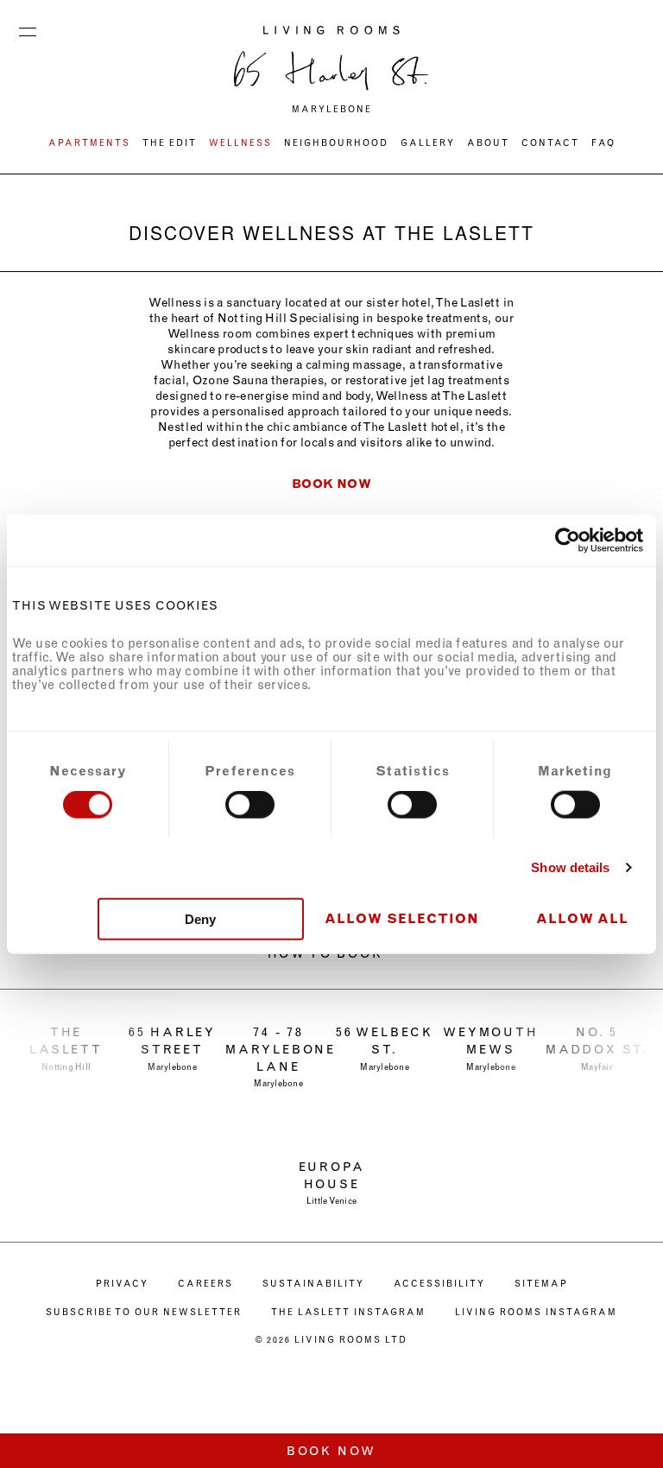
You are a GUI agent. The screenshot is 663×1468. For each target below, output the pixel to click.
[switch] (250, 805)
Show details (570, 867)
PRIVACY (122, 1284)
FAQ (603, 143)
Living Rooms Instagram (536, 1312)
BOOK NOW (331, 484)
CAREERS (205, 1284)
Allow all (582, 918)
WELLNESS (240, 143)
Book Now (331, 1451)
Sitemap (541, 1284)
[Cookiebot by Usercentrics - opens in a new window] (567, 541)
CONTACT (550, 143)
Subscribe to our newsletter (144, 1312)
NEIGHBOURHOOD (336, 143)
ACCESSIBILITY (439, 1284)
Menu (27, 27)
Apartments (89, 143)
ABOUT (488, 143)
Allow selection (402, 918)
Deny (200, 918)
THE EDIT (169, 143)
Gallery (428, 143)
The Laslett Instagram (348, 1312)
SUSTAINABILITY (313, 1284)
